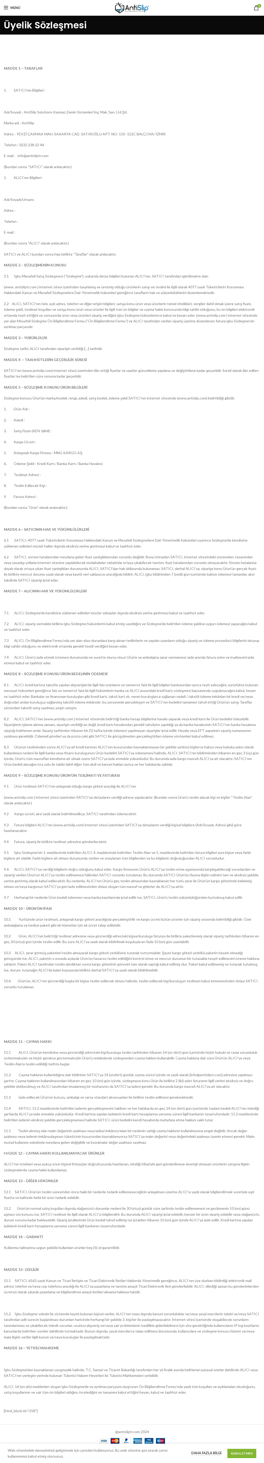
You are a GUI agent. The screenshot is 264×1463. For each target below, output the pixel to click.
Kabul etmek (242, 1453)
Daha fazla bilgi (206, 1453)
